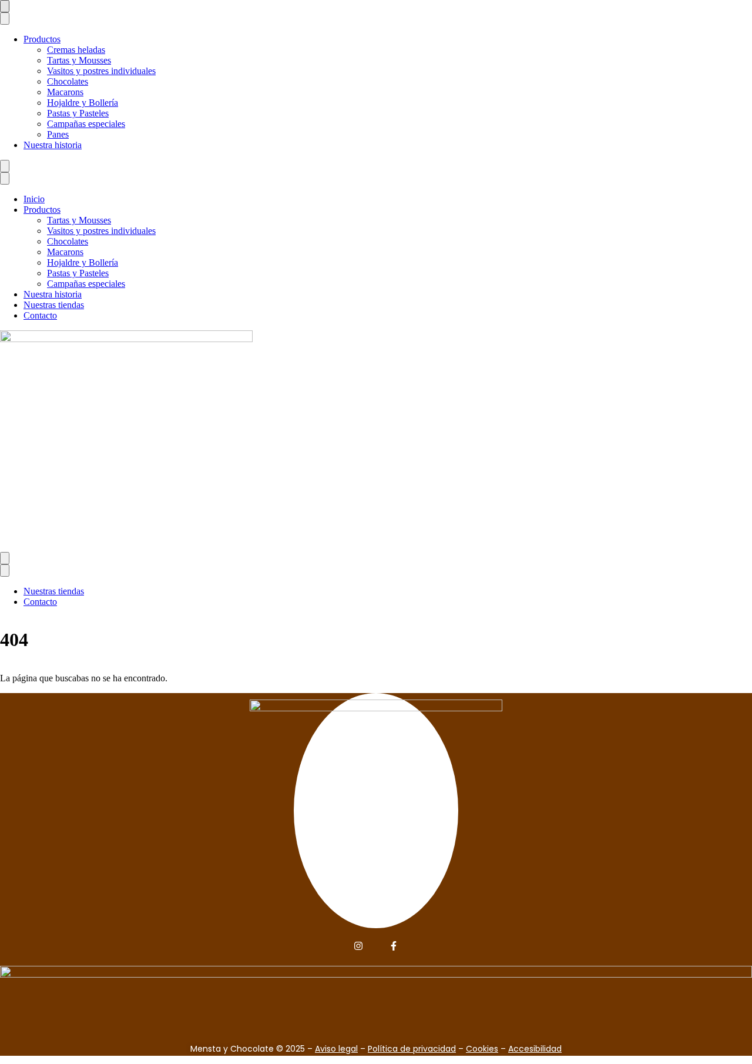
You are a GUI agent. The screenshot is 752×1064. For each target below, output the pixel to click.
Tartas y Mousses (79, 60)
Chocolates (67, 81)
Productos (42, 39)
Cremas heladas (76, 50)
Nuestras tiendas (54, 305)
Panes (58, 134)
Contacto (40, 315)
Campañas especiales (86, 124)
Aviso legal (336, 1049)
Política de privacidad (412, 1049)
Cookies (482, 1049)
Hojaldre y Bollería (82, 103)
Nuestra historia (53, 145)
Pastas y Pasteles (78, 113)
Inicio (34, 199)
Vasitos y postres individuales (101, 71)
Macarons (65, 92)
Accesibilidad (535, 1049)
